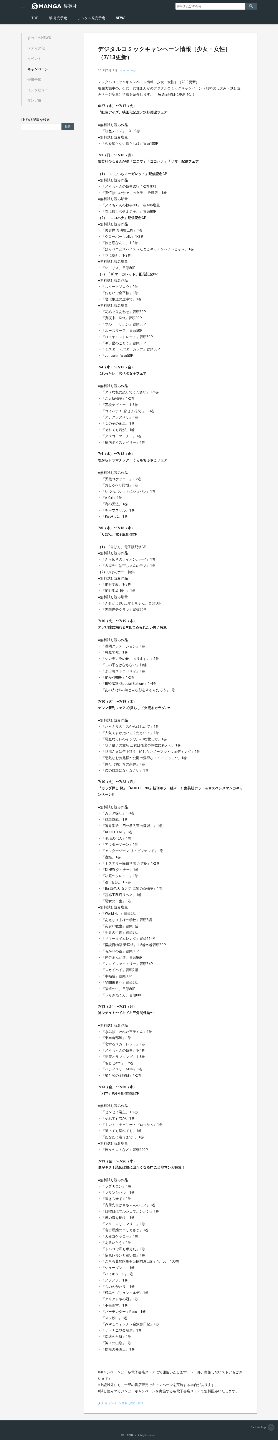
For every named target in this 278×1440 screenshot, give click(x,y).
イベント (34, 59)
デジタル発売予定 (91, 18)
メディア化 (36, 48)
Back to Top (262, 1427)
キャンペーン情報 (116, 1403)
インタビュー (37, 90)
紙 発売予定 (58, 18)
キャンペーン (37, 69)
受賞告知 (34, 79)
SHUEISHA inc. (130, 1435)
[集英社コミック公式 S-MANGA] (54, 6)
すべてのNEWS (39, 38)
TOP (34, 18)
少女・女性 (136, 1403)
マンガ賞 (34, 100)
